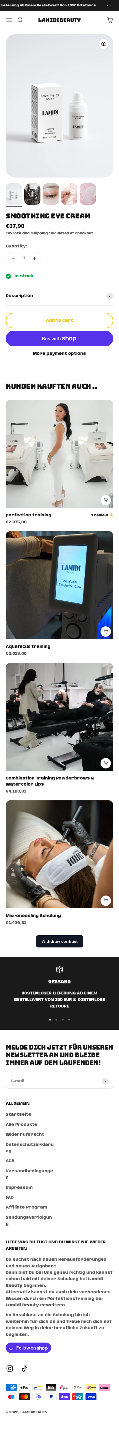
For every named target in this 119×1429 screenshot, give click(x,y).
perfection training (28, 515)
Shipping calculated (50, 233)
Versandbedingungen (29, 1174)
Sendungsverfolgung (29, 1220)
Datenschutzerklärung (30, 1148)
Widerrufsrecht (25, 1135)
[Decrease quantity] (13, 258)
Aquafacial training (28, 647)
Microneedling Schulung (33, 916)
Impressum (19, 1188)
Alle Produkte (21, 1125)
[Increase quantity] (34, 258)
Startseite (18, 1115)
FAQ (10, 1197)
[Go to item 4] (69, 195)
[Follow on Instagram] (10, 1368)
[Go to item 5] (88, 195)
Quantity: (16, 246)
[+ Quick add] (106, 500)
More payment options (59, 354)
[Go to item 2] (32, 195)
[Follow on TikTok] (24, 1368)
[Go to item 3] (51, 195)
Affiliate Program (26, 1207)
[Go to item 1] (14, 195)
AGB (10, 1161)
